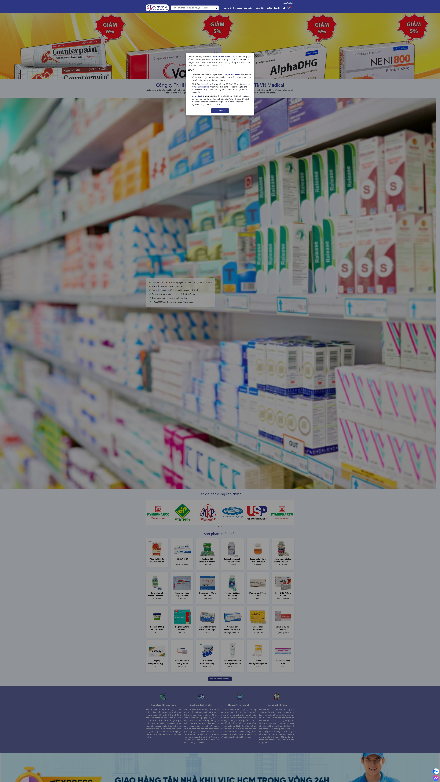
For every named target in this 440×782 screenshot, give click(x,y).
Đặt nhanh (237, 8)
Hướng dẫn (259, 8)
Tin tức (269, 8)
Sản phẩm (248, 8)
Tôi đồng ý (220, 110)
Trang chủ (227, 8)
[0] (288, 8)
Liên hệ (277, 8)
